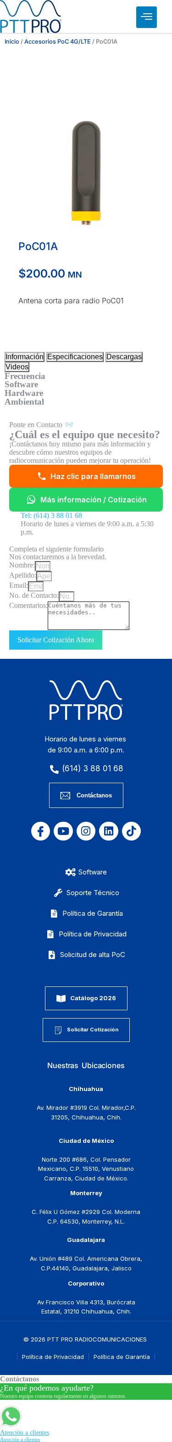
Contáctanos (94, 795)
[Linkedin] (108, 831)
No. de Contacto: (34, 595)
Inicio (12, 41)
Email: (18, 585)
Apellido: (22, 575)
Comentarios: (28, 605)
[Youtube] (63, 831)
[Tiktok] (131, 831)
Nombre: (22, 565)
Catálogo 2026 (93, 998)
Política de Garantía (122, 1356)
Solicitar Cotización (92, 1029)
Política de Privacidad (53, 1356)
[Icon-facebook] (40, 831)
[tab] (24, 357)
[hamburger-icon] (146, 17)
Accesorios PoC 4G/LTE (57, 41)
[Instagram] (86, 831)
